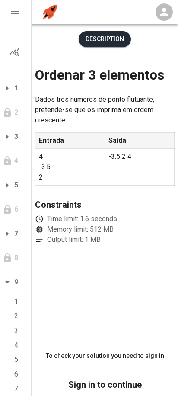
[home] (50, 12)
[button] (15, 14)
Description (105, 38)
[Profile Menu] (164, 12)
